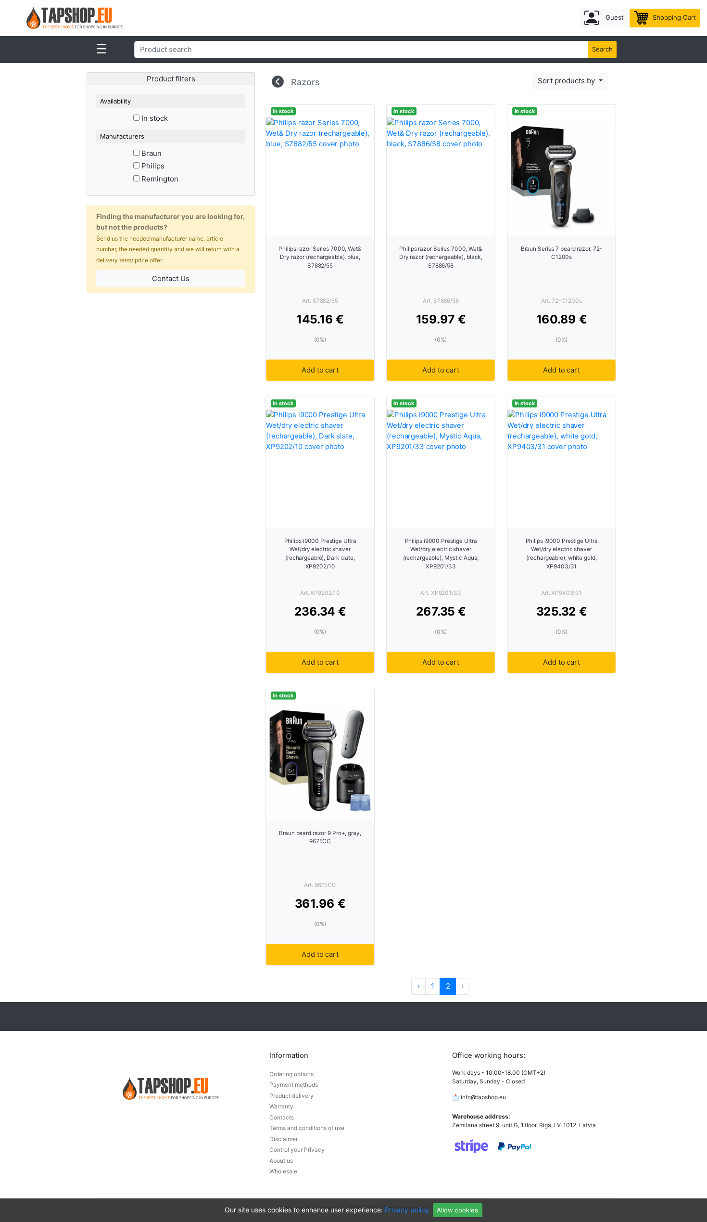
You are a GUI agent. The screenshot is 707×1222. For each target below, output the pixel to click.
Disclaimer (283, 1139)
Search (602, 49)
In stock (153, 118)
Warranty (281, 1106)
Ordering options (291, 1074)
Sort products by (567, 80)
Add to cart (320, 369)
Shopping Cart (673, 17)
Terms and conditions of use (306, 1128)
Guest (614, 17)
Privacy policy (407, 1210)
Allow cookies (457, 1210)
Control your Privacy (297, 1149)
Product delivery (291, 1095)
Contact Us (170, 278)
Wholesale (283, 1171)
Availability (115, 101)
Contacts (281, 1117)
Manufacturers (122, 136)
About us (281, 1160)
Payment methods (293, 1084)
